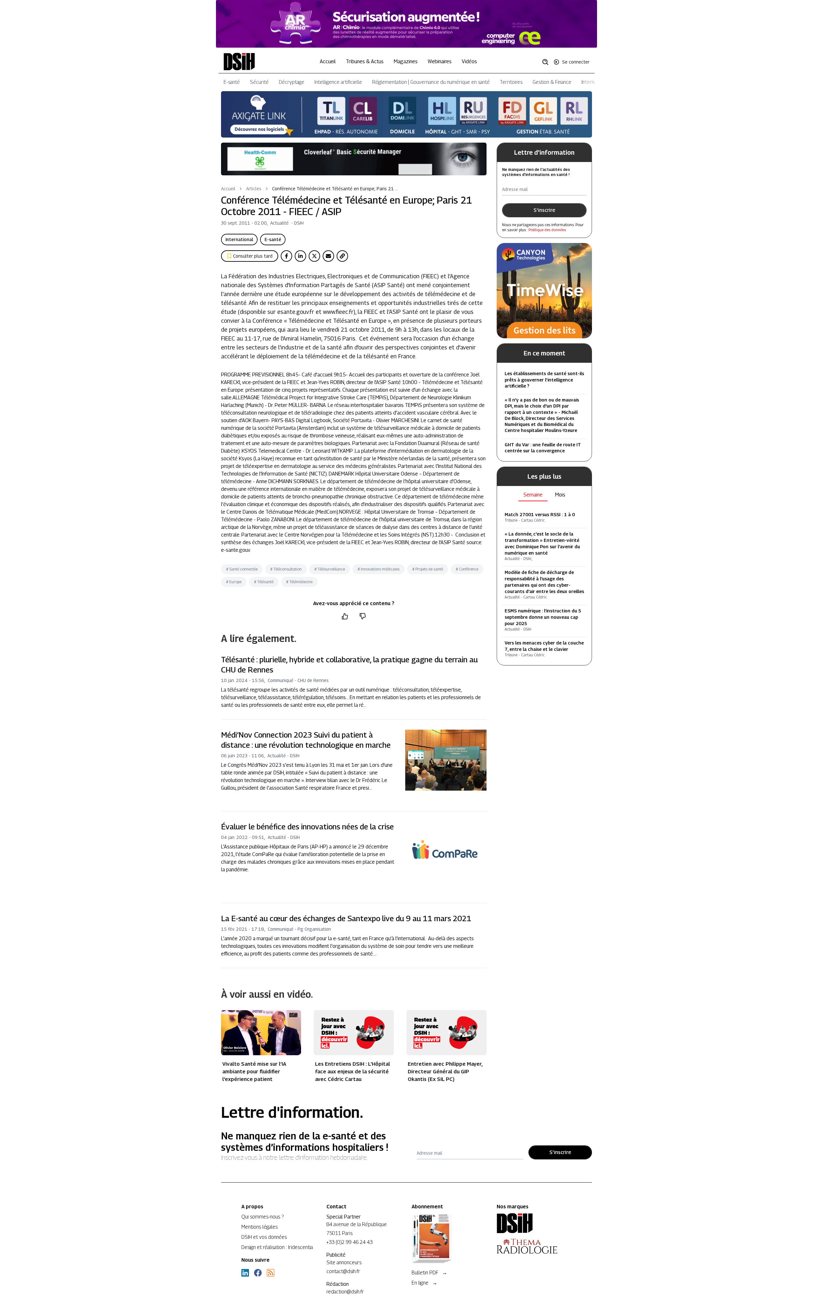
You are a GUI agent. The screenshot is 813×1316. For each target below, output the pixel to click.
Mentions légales (259, 1227)
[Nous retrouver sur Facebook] (258, 1273)
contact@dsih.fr (343, 1271)
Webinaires (440, 61)
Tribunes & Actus (365, 61)
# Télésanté (263, 581)
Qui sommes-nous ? (262, 1217)
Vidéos (469, 61)
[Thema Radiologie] (534, 1246)
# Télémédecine (299, 581)
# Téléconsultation (286, 569)
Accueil (328, 61)
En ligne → (424, 1283)
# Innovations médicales (379, 569)
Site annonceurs (343, 1262)
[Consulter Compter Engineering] (406, 24)
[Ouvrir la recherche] (547, 61)
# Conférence (467, 569)
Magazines (406, 61)
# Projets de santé (427, 569)
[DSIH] (534, 1223)
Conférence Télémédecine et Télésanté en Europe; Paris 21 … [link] (335, 188)
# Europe (233, 581)
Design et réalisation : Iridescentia (277, 1247)
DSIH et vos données (264, 1237)
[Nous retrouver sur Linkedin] (245, 1273)
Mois (560, 495)
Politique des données (547, 229)
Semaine (532, 495)
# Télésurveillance (329, 569)
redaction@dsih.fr (345, 1292)
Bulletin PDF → (429, 1273)
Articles (253, 188)
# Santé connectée (242, 569)
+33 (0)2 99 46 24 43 (349, 1242)
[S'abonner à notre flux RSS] (270, 1273)
